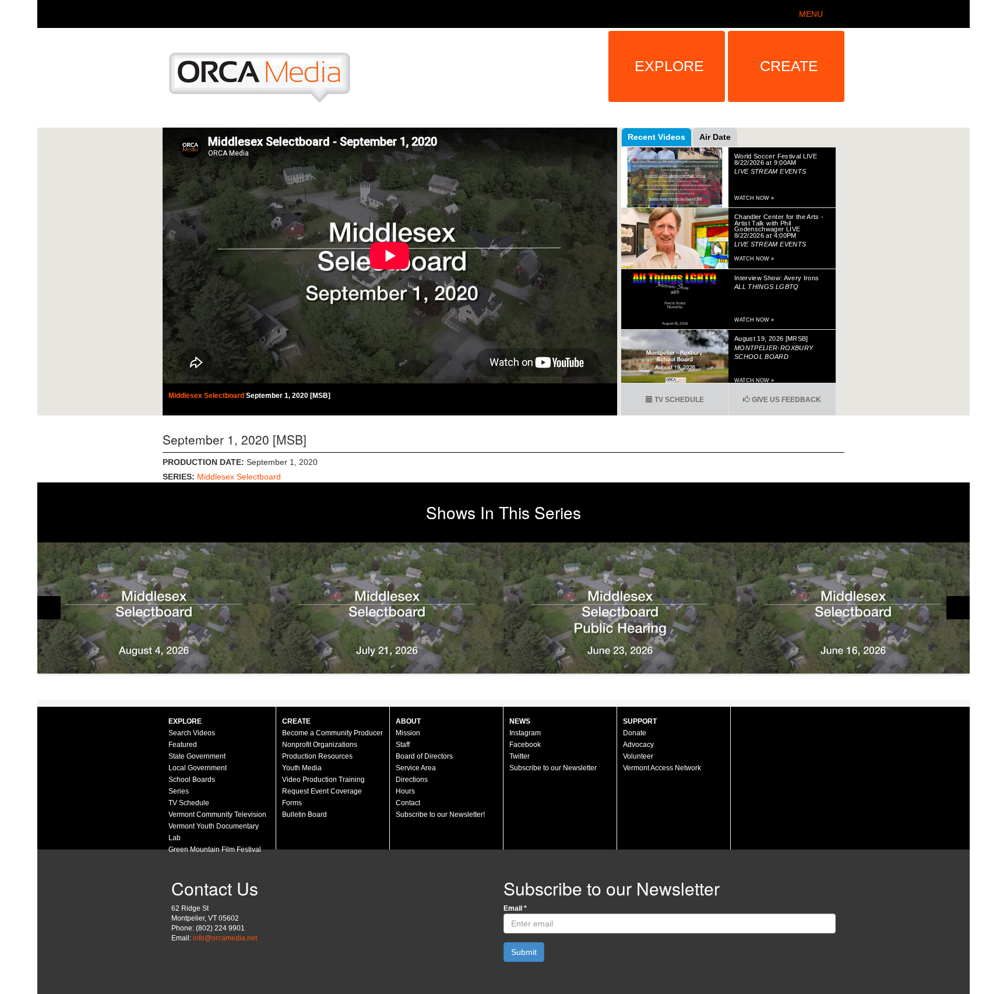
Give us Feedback (785, 400)
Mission (408, 733)
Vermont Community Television (217, 814)
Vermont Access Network (662, 768)
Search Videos (191, 733)
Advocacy (638, 745)
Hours (405, 791)
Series (178, 791)
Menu (811, 14)
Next (958, 607)
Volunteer (638, 756)
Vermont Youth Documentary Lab (213, 832)
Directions (412, 780)
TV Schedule (678, 400)
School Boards (191, 780)
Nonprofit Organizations (319, 745)
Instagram (525, 733)
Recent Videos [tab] (656, 137)
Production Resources (317, 756)
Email (515, 908)
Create (789, 66)
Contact (408, 803)
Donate (634, 733)
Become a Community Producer (332, 733)
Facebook (525, 745)
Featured (182, 745)
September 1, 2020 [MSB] (288, 396)
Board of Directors (424, 756)
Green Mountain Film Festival (214, 849)
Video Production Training (323, 780)
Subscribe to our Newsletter (553, 768)
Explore (669, 66)
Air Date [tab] (715, 137)
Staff (403, 745)
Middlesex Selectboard (207, 396)
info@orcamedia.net (225, 938)
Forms (292, 803)
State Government (197, 756)
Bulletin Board (304, 814)
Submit (524, 952)
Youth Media (302, 768)
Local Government (197, 768)
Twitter (519, 756)
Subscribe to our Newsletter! (440, 814)
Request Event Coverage (322, 791)
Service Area (416, 768)
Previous (49, 607)
